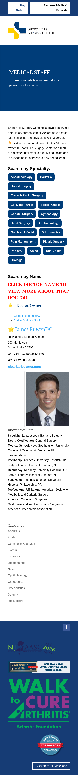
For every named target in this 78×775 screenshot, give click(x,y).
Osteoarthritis (16, 588)
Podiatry (16, 250)
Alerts (11, 537)
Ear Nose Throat (22, 204)
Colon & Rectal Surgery (27, 195)
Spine (34, 250)
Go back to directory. (27, 315)
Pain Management (23, 241)
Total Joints (53, 250)
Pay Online (20, 7)
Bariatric (46, 177)
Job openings (16, 562)
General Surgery (22, 214)
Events (12, 550)
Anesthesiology (21, 177)
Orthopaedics (51, 232)
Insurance (14, 556)
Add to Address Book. (27, 320)
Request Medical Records (55, 7)
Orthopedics (15, 581)
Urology (16, 260)
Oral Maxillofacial (22, 232)
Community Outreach (21, 543)
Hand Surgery (20, 223)
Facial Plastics (51, 204)
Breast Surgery (21, 186)
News (11, 569)
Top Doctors (15, 600)
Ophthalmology (48, 223)
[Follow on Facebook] (66, 627)
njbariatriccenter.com (24, 366)
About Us (14, 531)
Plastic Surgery (53, 241)
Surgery (13, 594)
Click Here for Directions (51, 765)
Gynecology (49, 214)
